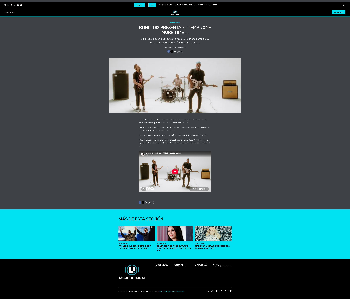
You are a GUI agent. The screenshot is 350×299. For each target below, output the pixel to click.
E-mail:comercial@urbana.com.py (222, 265)
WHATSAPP (338, 12)
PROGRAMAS (163, 5)
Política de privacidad (178, 291)
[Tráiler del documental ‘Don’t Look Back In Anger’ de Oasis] (136, 233)
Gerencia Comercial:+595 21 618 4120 (201, 265)
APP (152, 5)
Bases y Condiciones (165, 291)
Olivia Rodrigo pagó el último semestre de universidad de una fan (174, 248)
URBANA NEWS (175, 22)
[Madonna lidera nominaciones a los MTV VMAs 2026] (213, 233)
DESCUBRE (213, 5)
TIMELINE (178, 5)
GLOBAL (185, 5)
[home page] (175, 12)
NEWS (171, 5)
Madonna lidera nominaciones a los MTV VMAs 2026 (212, 247)
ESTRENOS (193, 5)
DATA (206, 5)
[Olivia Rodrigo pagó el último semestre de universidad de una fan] (175, 233)
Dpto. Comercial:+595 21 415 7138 (161, 265)
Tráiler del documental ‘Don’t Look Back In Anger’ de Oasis (134, 247)
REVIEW (200, 5)
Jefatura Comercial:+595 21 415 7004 (181, 265)
